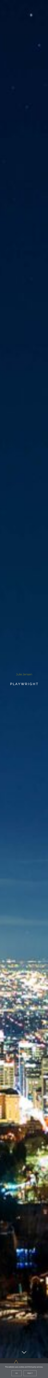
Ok (16, 1373)
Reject (30, 1373)
